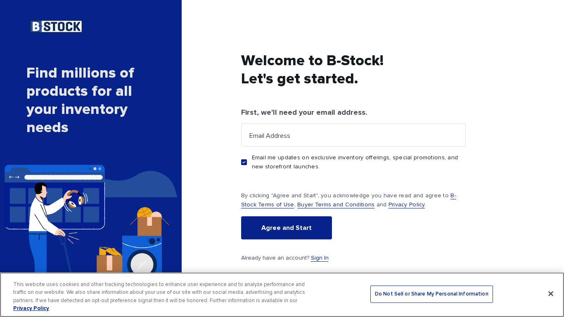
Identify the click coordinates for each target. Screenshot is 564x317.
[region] (282, 294)
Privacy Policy (407, 204)
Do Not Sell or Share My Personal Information (431, 294)
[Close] (551, 293)
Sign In (320, 257)
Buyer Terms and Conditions (335, 204)
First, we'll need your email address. (304, 112)
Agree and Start (286, 228)
